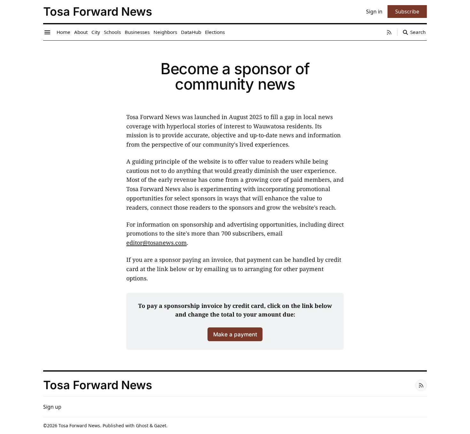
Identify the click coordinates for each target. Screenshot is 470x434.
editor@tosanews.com (156, 242)
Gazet (160, 425)
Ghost (142, 425)
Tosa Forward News (79, 425)
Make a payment (235, 334)
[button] (52, 407)
